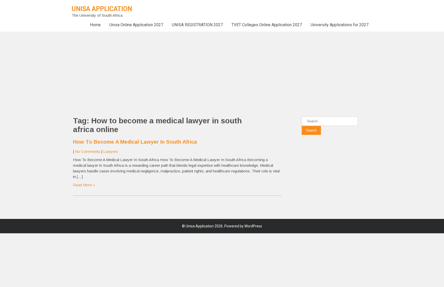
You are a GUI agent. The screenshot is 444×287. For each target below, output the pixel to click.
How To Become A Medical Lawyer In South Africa (135, 142)
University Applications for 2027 (339, 24)
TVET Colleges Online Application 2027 (267, 24)
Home (95, 24)
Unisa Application (102, 9)
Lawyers (110, 151)
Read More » (84, 185)
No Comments (87, 151)
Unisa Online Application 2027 (136, 24)
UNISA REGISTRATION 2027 (197, 24)
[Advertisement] (154, 68)
